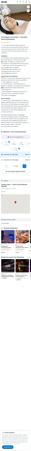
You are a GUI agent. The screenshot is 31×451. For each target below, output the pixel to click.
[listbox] (15, 143)
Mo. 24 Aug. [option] (6, 143)
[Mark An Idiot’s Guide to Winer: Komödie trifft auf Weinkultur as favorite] (27, 261)
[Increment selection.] (24, 166)
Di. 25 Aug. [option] (14, 143)
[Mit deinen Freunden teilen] (28, 6)
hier (7, 223)
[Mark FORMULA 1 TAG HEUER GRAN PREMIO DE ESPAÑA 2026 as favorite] (13, 261)
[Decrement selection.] (6, 166)
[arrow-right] (29, 143)
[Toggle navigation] (29, 2)
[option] (15, 154)
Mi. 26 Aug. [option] (21, 143)
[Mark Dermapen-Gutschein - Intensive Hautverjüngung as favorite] (28, 10)
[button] (15, 154)
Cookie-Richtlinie (9, 439)
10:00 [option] (15, 149)
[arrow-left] (1, 143)
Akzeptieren (8, 447)
